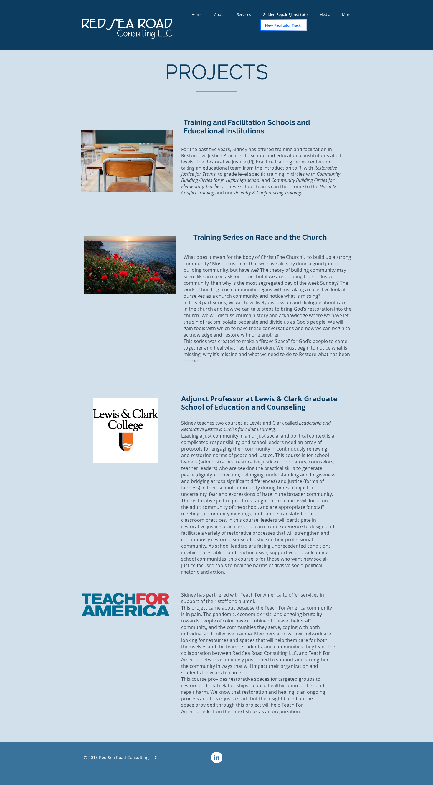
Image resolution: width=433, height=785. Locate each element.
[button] (324, 14)
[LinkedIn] (216, 757)
